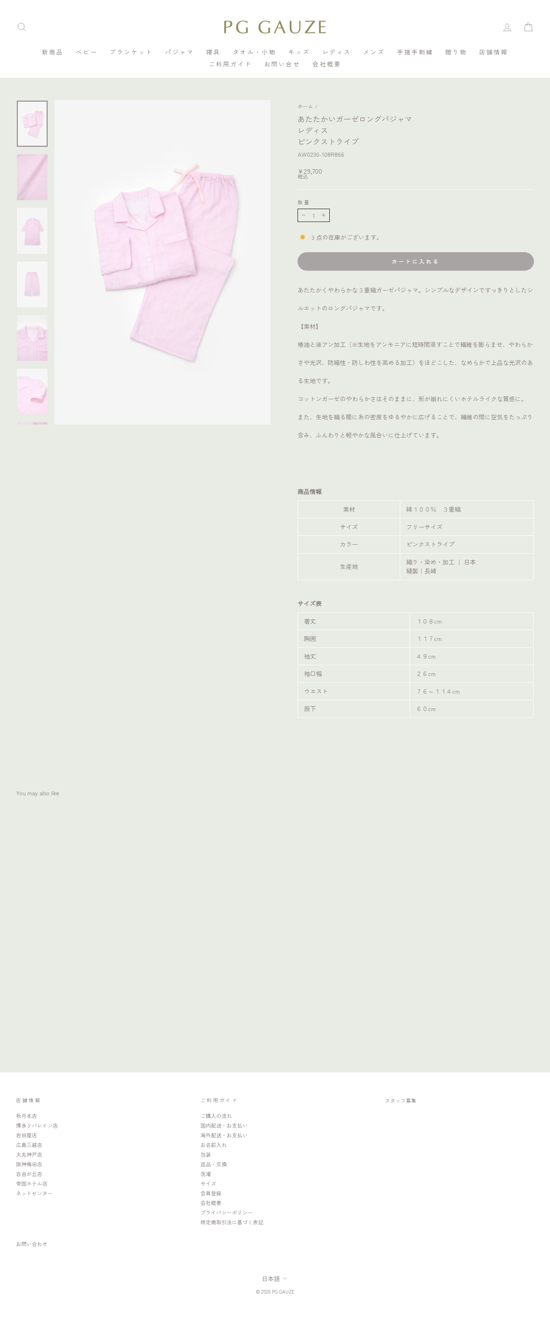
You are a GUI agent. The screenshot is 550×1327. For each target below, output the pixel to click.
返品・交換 (214, 1164)
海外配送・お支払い (224, 1135)
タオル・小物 (254, 52)
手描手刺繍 (415, 52)
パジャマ (179, 52)
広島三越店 (29, 1145)
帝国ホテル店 (32, 1183)
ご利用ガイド (230, 64)
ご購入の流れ (216, 1116)
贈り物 (456, 52)
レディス (336, 52)
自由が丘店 (29, 1174)
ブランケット (131, 52)
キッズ (299, 52)
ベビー (86, 52)
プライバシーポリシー (227, 1212)
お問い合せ (282, 64)
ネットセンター (34, 1193)
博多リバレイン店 (37, 1125)
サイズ (208, 1183)
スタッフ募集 (400, 1100)
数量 (304, 202)
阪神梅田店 (29, 1164)
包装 (206, 1154)
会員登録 (211, 1193)
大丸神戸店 (29, 1154)
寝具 (213, 52)
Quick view (77, 993)
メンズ (374, 52)
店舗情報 (493, 52)
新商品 (53, 52)
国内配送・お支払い (224, 1125)
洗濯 (206, 1174)
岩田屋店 (26, 1135)
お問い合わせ (32, 1244)
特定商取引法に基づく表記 (232, 1222)
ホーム (305, 106)
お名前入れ (214, 1145)
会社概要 (326, 64)
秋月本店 (26, 1116)
